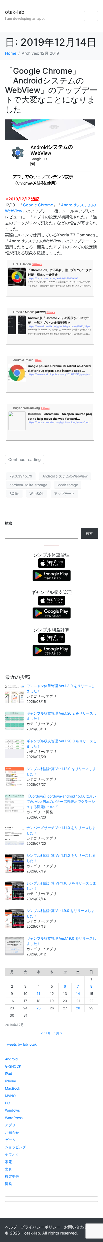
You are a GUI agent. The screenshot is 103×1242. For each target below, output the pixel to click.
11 (38, 993)
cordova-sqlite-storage (28, 485)
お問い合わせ (76, 1227)
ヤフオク (12, 1154)
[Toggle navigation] (91, 16)
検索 (8, 523)
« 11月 (46, 1033)
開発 (8, 1184)
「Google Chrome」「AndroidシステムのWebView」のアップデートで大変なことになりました (51, 90)
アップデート (64, 493)
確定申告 (12, 1176)
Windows (12, 1110)
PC (7, 1103)
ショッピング (15, 1147)
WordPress (13, 1118)
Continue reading (24, 459)
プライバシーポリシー (40, 1227)
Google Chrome (38, 204)
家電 (8, 1162)
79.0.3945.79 (21, 476)
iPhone (10, 1081)
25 (38, 1008)
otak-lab (14, 12)
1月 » (58, 1033)
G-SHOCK (13, 1066)
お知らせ (12, 1132)
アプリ (10, 1125)
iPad (8, 1073)
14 (78, 993)
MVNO (10, 1096)
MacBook (12, 1088)
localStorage (68, 485)
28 (78, 1008)
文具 (8, 1169)
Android (11, 1059)
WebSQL (37, 493)
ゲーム (10, 1140)
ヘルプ (11, 1227)
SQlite (14, 493)
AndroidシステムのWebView (65, 476)
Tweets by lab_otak (21, 1044)
